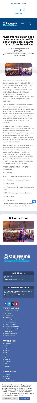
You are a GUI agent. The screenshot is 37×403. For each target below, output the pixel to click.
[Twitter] (9, 304)
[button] (22, 24)
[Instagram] (12, 304)
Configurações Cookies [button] (10, 398)
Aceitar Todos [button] (24, 398)
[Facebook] (5, 304)
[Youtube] (16, 304)
